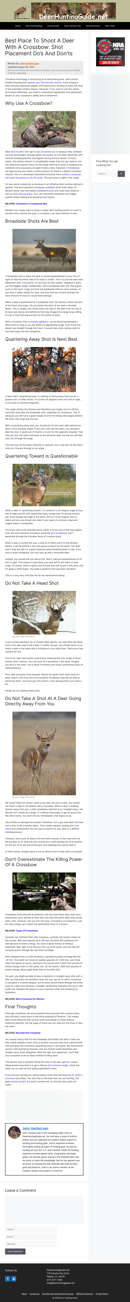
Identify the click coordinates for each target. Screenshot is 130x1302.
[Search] (121, 174)
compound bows (45, 190)
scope (76, 177)
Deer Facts (110, 26)
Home (18, 26)
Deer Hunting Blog (34, 26)
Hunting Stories (93, 26)
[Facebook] (7, 1278)
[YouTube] (13, 1278)
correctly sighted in (39, 321)
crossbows (46, 151)
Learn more (21, 73)
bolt (12, 438)
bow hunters (19, 1081)
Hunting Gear (53, 26)
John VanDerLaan (29, 63)
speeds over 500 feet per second (44, 82)
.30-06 (8, 960)
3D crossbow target (58, 1065)
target (25, 286)
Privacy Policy (102, 1294)
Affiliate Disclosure (84, 1294)
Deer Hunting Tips (72, 26)
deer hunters (17, 151)
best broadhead (59, 533)
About (24, 1294)
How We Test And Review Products (58, 1294)
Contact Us (34, 1294)
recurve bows (25, 194)
